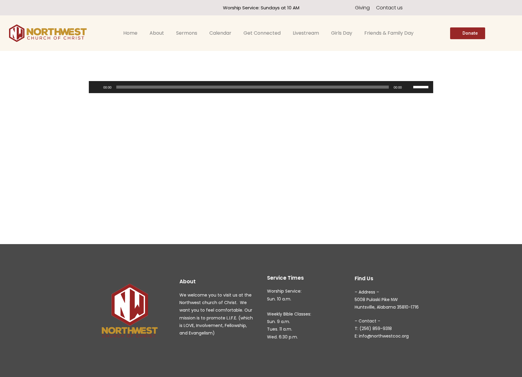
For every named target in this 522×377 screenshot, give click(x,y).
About (157, 33)
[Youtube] (90, 7)
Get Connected (262, 33)
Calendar (220, 33)
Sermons (186, 33)
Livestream (306, 33)
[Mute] (408, 87)
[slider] (421, 86)
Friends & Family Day (389, 33)
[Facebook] (79, 7)
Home (130, 33)
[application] (261, 87)
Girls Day (341, 33)
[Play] (97, 87)
